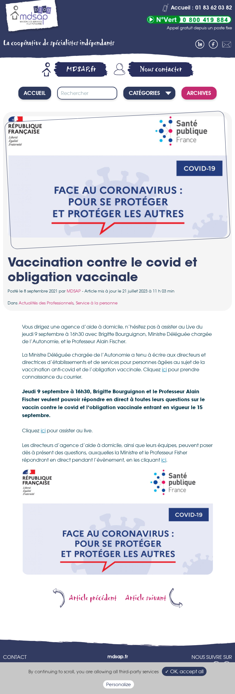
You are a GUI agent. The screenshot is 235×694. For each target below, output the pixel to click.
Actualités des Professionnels (46, 302)
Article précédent (93, 598)
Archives (199, 93)
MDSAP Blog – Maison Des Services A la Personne (32, 17)
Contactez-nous (227, 44)
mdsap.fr (117, 657)
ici (164, 369)
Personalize (118, 684)
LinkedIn (200, 44)
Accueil (35, 93)
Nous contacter (161, 69)
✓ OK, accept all (184, 671)
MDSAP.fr (81, 69)
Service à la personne (97, 302)
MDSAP (74, 291)
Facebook (213, 44)
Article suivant (145, 598)
